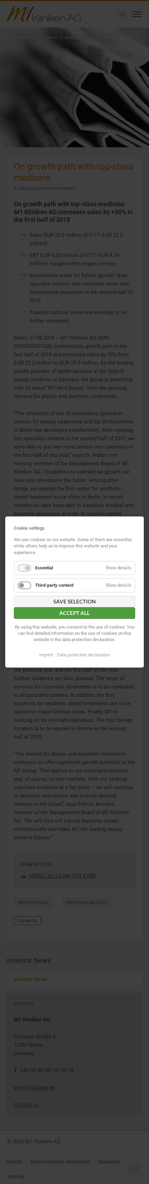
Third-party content (54, 585)
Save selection (74, 601)
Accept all (74, 613)
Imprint (46, 654)
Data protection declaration (83, 654)
